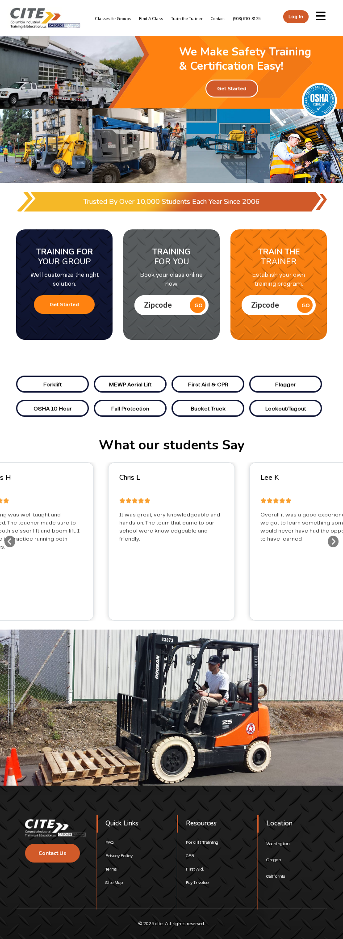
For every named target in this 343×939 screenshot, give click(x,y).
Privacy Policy (119, 856)
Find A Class (151, 18)
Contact (218, 18)
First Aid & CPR (208, 384)
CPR (190, 856)
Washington (277, 844)
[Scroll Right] (333, 541)
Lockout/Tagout (285, 408)
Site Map (114, 883)
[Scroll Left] (9, 541)
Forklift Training (202, 843)
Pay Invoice (197, 883)
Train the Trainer (187, 18)
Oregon (273, 860)
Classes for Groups (113, 18)
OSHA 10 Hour (52, 408)
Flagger (285, 384)
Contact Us (52, 853)
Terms (111, 869)
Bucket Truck (208, 408)
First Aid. (195, 869)
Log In (296, 16)
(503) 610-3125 (246, 18)
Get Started (232, 88)
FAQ (109, 843)
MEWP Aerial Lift (130, 384)
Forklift (52, 384)
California (275, 877)
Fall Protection (130, 408)
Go (198, 305)
